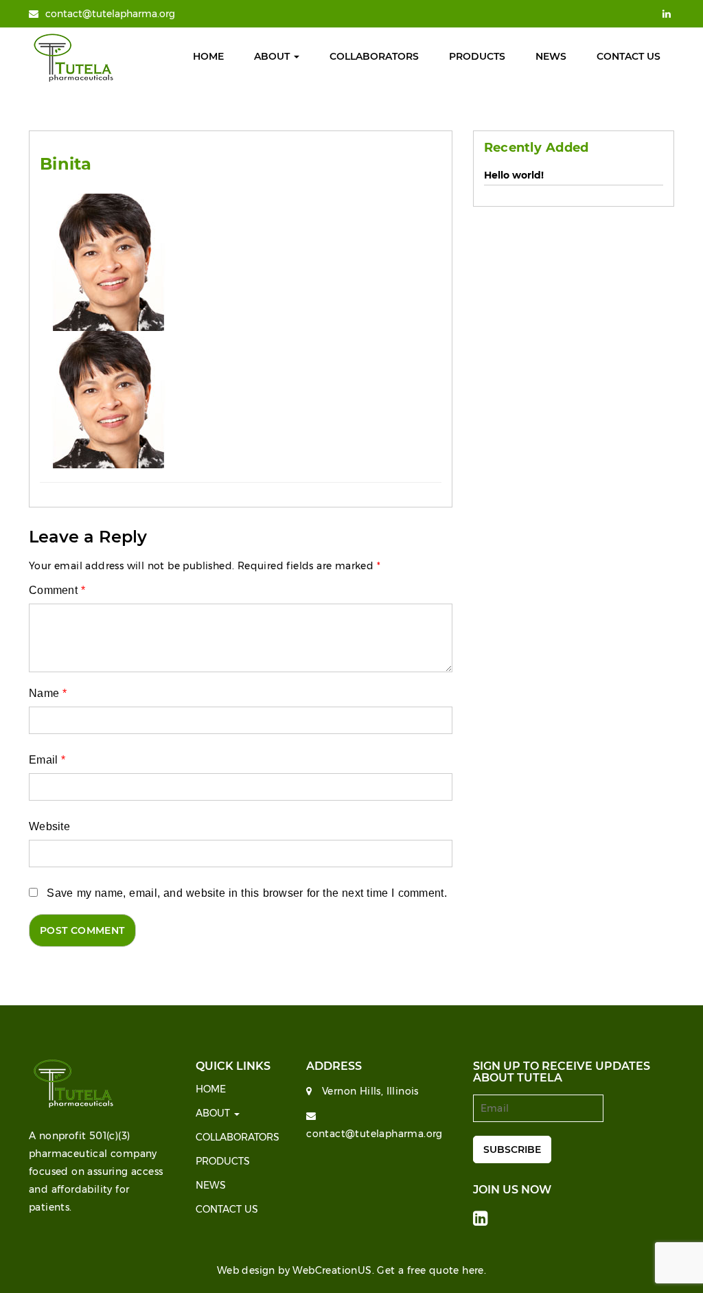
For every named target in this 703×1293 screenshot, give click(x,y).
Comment (57, 590)
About (273, 56)
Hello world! (514, 175)
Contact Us (628, 56)
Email (47, 760)
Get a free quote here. (431, 1270)
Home (208, 56)
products (477, 56)
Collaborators (374, 56)
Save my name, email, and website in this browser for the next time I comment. (247, 893)
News (550, 56)
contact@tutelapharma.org (110, 14)
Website (49, 826)
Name (48, 693)
